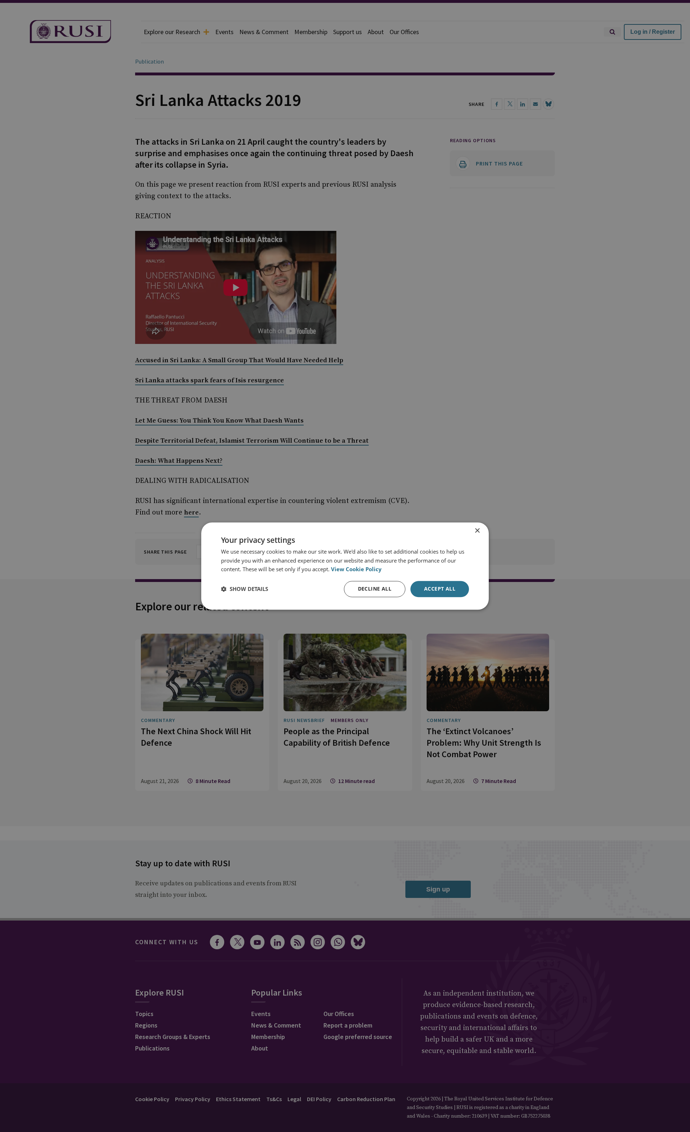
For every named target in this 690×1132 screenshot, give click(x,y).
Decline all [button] (374, 588)
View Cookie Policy (356, 569)
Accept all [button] (439, 588)
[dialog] (345, 566)
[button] (244, 589)
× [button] (477, 531)
